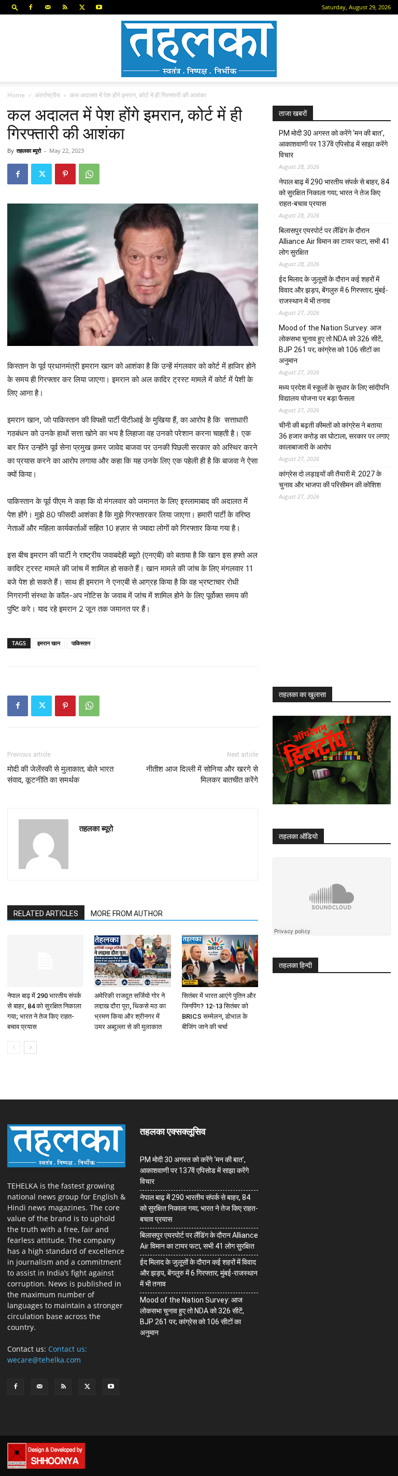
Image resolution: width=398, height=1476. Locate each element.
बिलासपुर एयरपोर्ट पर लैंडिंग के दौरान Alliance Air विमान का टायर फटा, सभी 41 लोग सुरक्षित (334, 241)
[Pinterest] (65, 174)
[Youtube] (99, 7)
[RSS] (65, 7)
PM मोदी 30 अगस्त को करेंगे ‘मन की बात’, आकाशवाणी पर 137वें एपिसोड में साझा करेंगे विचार (333, 144)
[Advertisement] (335, 602)
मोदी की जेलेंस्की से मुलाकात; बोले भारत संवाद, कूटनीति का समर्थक (60, 774)
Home (16, 95)
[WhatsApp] (89, 174)
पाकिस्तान (81, 643)
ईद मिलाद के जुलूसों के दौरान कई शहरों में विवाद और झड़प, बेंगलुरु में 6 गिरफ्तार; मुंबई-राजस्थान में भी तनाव (333, 290)
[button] (15, 7)
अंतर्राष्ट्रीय (47, 95)
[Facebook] (30, 7)
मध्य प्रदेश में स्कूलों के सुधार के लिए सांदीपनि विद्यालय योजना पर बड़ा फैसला (334, 392)
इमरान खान (48, 643)
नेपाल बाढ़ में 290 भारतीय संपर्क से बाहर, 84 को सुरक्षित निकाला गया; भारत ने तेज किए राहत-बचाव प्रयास (334, 193)
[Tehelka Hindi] (199, 49)
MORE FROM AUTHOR (127, 913)
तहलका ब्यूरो (29, 150)
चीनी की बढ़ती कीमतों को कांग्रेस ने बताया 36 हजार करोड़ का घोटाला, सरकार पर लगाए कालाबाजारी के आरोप (334, 436)
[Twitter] (82, 7)
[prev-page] (13, 1047)
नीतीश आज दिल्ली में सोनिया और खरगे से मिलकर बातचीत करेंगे (202, 774)
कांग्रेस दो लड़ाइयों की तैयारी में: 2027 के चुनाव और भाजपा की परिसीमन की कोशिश (330, 479)
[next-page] (30, 1047)
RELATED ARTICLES (45, 913)
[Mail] (47, 7)
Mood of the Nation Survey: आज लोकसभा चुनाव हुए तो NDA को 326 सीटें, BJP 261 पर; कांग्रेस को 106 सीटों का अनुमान (331, 344)
